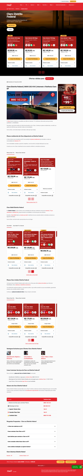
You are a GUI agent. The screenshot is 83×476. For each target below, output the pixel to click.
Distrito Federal (24, 8)
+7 (18, 312)
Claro (21, 4)
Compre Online (14, 323)
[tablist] (32, 153)
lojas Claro (24, 381)
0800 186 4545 (67, 107)
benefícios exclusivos (25, 284)
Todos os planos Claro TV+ (31, 202)
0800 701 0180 (47, 415)
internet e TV (17, 141)
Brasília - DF (9, 455)
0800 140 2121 (14, 255)
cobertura (17, 284)
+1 (54, 45)
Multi (38, 4)
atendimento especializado (32, 390)
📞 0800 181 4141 (73, 1)
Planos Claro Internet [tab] (20, 152)
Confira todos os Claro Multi (31, 274)
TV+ (26, 4)
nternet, (48, 210)
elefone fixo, (15, 212)
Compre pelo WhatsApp (31, 258)
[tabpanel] (32, 179)
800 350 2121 (47, 406)
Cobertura (17, 8)
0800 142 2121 (14, 182)
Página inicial (11, 8)
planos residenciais (35, 139)
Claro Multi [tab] (9, 225)
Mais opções (41, 465)
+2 (18, 169)
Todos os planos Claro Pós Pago (31, 343)
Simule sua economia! (47, 188)
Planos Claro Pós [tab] (10, 298)
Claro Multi (13, 215)
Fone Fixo (45, 4)
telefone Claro (42, 379)
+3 (71, 45)
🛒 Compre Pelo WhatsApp (64, 1)
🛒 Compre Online (60, 461)
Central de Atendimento (60, 4)
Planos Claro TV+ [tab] (10, 152)
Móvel (51, 4)
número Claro (29, 377)
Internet (32, 4)
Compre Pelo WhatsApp (15, 58)
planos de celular (42, 283)
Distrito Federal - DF (24, 455)
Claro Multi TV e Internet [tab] (18, 225)
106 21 (45, 409)
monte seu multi (24, 215)
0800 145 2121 (12, 25)
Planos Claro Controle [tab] (20, 298)
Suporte (10, 29)
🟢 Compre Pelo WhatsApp (71, 461)
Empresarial (71, 4)
